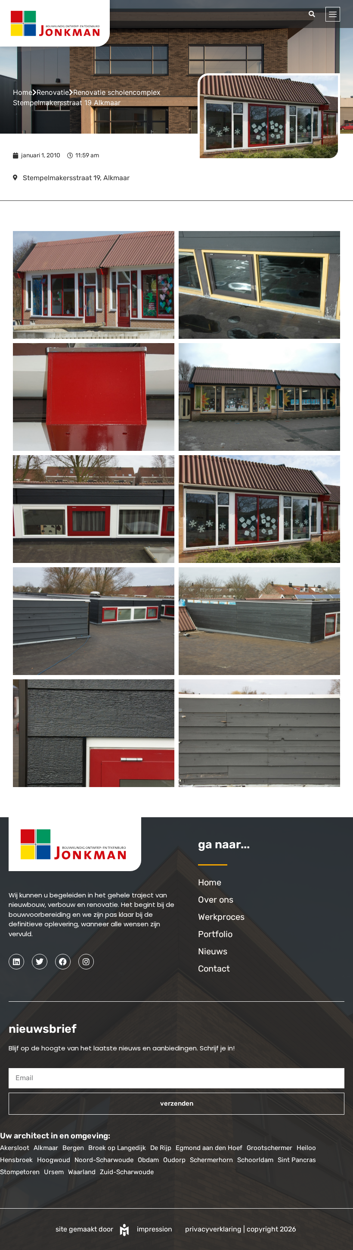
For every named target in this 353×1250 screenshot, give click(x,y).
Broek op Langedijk (117, 1148)
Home (22, 92)
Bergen (73, 1148)
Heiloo (306, 1148)
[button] (312, 14)
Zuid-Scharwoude (127, 1172)
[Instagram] (86, 961)
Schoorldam (255, 1160)
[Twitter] (39, 961)
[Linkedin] (16, 961)
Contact (214, 969)
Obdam (148, 1160)
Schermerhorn (211, 1160)
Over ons (215, 900)
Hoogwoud (53, 1160)
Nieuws (212, 951)
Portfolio (215, 934)
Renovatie (53, 92)
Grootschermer (269, 1148)
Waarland (82, 1172)
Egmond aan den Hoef (209, 1148)
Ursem (54, 1172)
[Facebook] (63, 961)
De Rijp (160, 1148)
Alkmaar (46, 1148)
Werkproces (221, 917)
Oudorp (174, 1160)
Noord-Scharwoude (103, 1160)
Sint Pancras (297, 1160)
